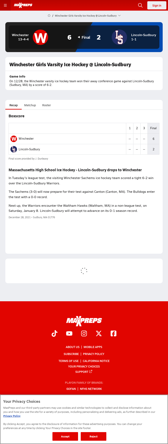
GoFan (71, 389)
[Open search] (140, 5)
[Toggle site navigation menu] (5, 5)
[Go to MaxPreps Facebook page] (113, 334)
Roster (46, 105)
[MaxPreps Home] (23, 5)
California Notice (96, 361)
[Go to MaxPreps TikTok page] (54, 334)
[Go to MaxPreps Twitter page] (98, 334)
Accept (65, 436)
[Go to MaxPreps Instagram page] (84, 334)
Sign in (156, 5)
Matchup (30, 105)
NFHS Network (91, 389)
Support (81, 372)
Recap (13, 105)
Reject (94, 436)
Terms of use (69, 361)
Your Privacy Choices (84, 366)
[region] (84, 419)
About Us (72, 347)
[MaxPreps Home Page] (49, 15)
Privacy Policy (93, 354)
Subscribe (71, 354)
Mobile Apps (93, 347)
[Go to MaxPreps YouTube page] (69, 334)
